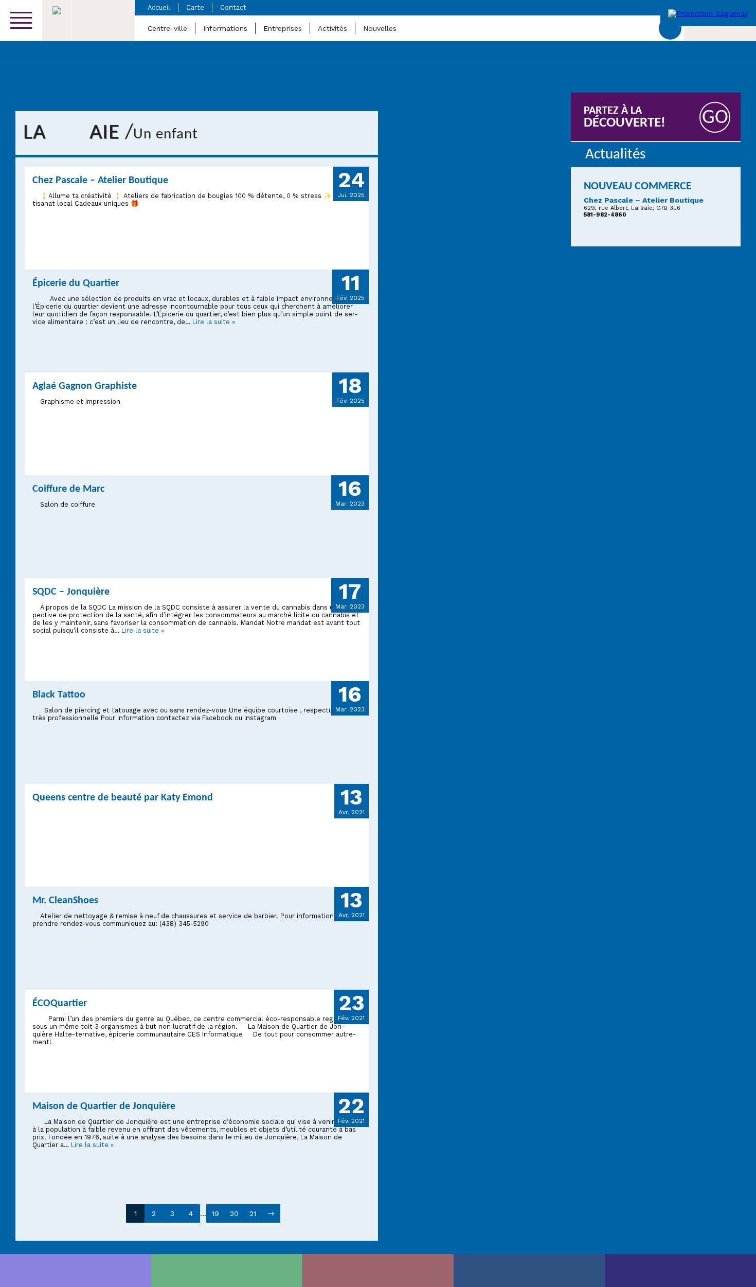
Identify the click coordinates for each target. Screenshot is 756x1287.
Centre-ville (167, 28)
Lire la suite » (213, 322)
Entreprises (282, 28)
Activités (332, 28)
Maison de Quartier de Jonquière (103, 1106)
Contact (233, 7)
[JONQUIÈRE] (226, 1270)
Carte (195, 7)
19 (215, 1213)
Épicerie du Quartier (75, 283)
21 (252, 1213)
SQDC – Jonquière (71, 592)
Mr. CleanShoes (65, 901)
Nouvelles (380, 28)
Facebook (670, 28)
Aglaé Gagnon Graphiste (84, 386)
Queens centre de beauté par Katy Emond (122, 798)
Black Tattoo (58, 695)
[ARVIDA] (680, 1270)
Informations (225, 28)
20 (234, 1213)
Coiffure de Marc (68, 489)
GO (715, 118)
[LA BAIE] (529, 1270)
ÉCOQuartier (59, 1003)
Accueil (159, 7)
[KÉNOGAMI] (378, 1270)
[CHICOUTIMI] (75, 1270)
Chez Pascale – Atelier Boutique (100, 180)
